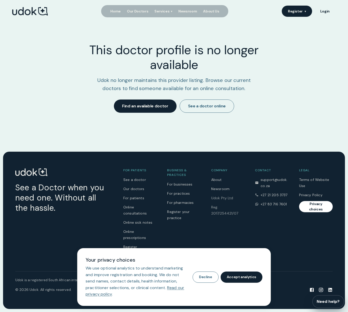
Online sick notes (138, 222)
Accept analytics (241, 277)
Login (325, 11)
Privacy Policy (311, 195)
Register (297, 11)
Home (115, 11)
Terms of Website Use (314, 182)
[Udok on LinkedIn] (330, 290)
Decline (205, 277)
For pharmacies (180, 202)
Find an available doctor (145, 106)
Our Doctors (137, 11)
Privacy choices (316, 206)
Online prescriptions (134, 234)
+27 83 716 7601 (274, 204)
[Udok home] (30, 11)
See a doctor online (207, 106)
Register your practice (178, 214)
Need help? (328, 301)
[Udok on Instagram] (321, 290)
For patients (133, 198)
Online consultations (135, 210)
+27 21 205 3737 (274, 195)
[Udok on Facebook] (311, 290)
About (216, 179)
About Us (211, 11)
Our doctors (133, 189)
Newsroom (187, 11)
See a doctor (134, 179)
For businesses (179, 184)
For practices (178, 193)
